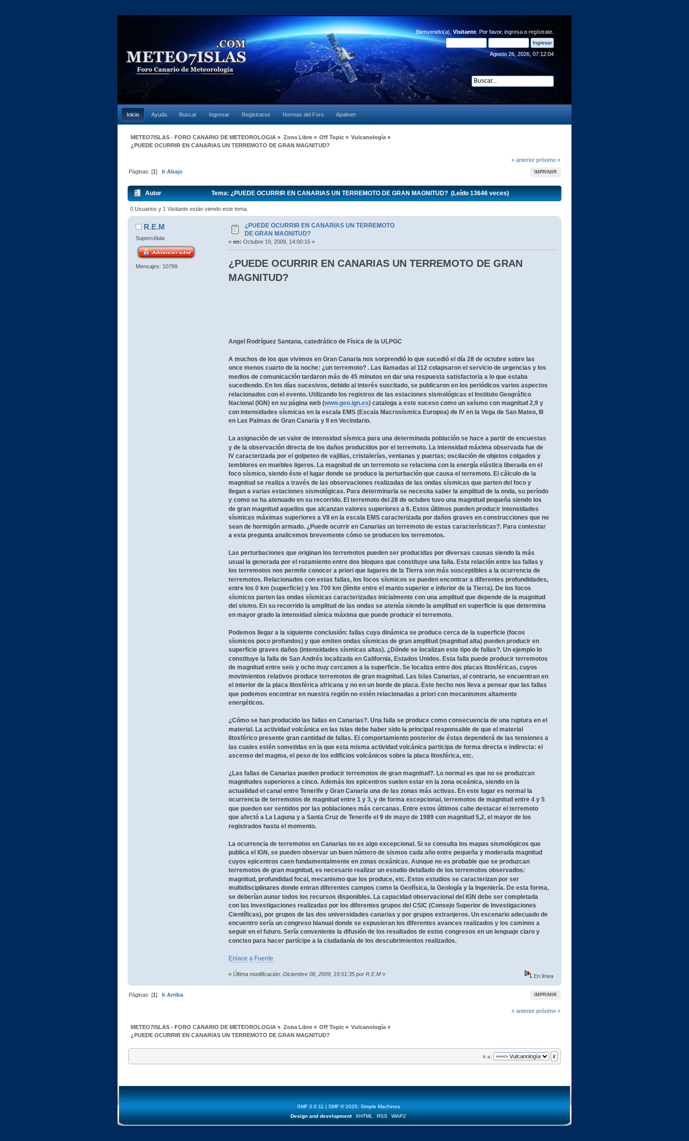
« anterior (523, 160)
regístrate (540, 32)
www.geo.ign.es (346, 403)
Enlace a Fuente (250, 958)
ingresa (513, 32)
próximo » (548, 160)
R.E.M (154, 226)
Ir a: (487, 1056)
